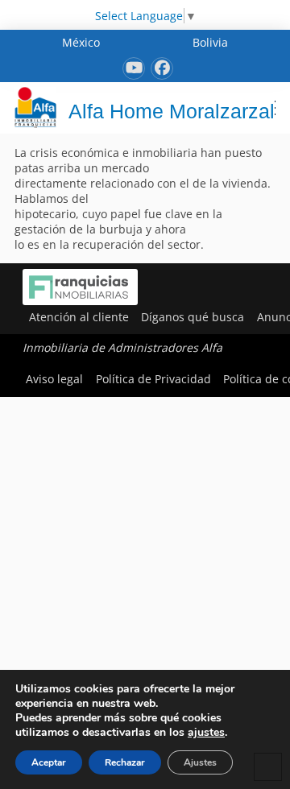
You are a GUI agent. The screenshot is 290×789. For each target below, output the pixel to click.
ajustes (206, 732)
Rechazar (125, 762)
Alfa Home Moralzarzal (171, 111)
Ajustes (200, 762)
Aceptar (48, 762)
